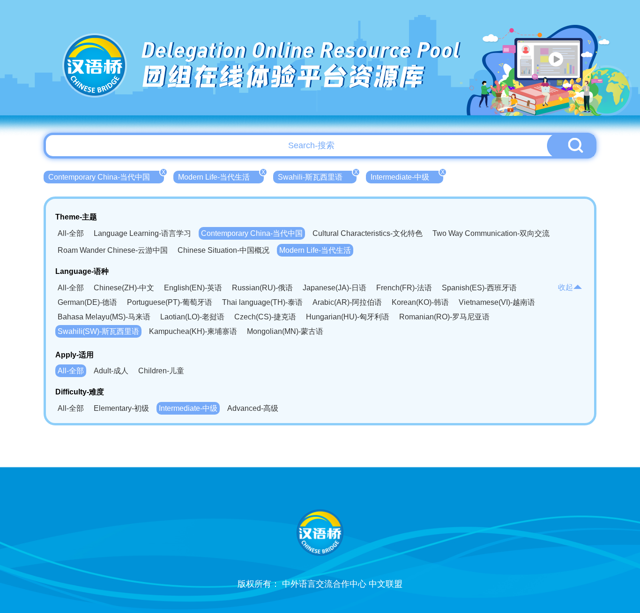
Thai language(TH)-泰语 (262, 302)
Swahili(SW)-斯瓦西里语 (98, 331)
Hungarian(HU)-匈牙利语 (347, 317)
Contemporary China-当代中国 (106, 176)
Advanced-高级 (252, 408)
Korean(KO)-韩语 (420, 302)
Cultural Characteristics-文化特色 (368, 233)
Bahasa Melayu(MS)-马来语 (104, 317)
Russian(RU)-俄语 (262, 288)
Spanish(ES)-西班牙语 (479, 288)
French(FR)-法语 (404, 288)
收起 (565, 287)
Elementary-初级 (121, 408)
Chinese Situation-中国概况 (223, 250)
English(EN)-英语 (193, 288)
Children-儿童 (161, 371)
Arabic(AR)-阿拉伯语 (347, 302)
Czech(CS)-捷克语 (265, 317)
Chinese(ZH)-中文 (124, 288)
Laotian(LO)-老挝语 (192, 317)
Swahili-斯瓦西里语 (317, 176)
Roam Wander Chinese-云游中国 (113, 250)
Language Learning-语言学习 (142, 233)
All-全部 (71, 233)
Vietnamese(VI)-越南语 (497, 302)
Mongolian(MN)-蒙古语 (285, 331)
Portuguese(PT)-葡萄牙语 (169, 302)
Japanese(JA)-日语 (334, 288)
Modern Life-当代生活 (221, 176)
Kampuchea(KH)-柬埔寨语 (193, 331)
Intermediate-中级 (407, 176)
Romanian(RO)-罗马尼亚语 (444, 317)
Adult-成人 (111, 371)
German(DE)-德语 (87, 302)
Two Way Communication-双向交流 (491, 233)
